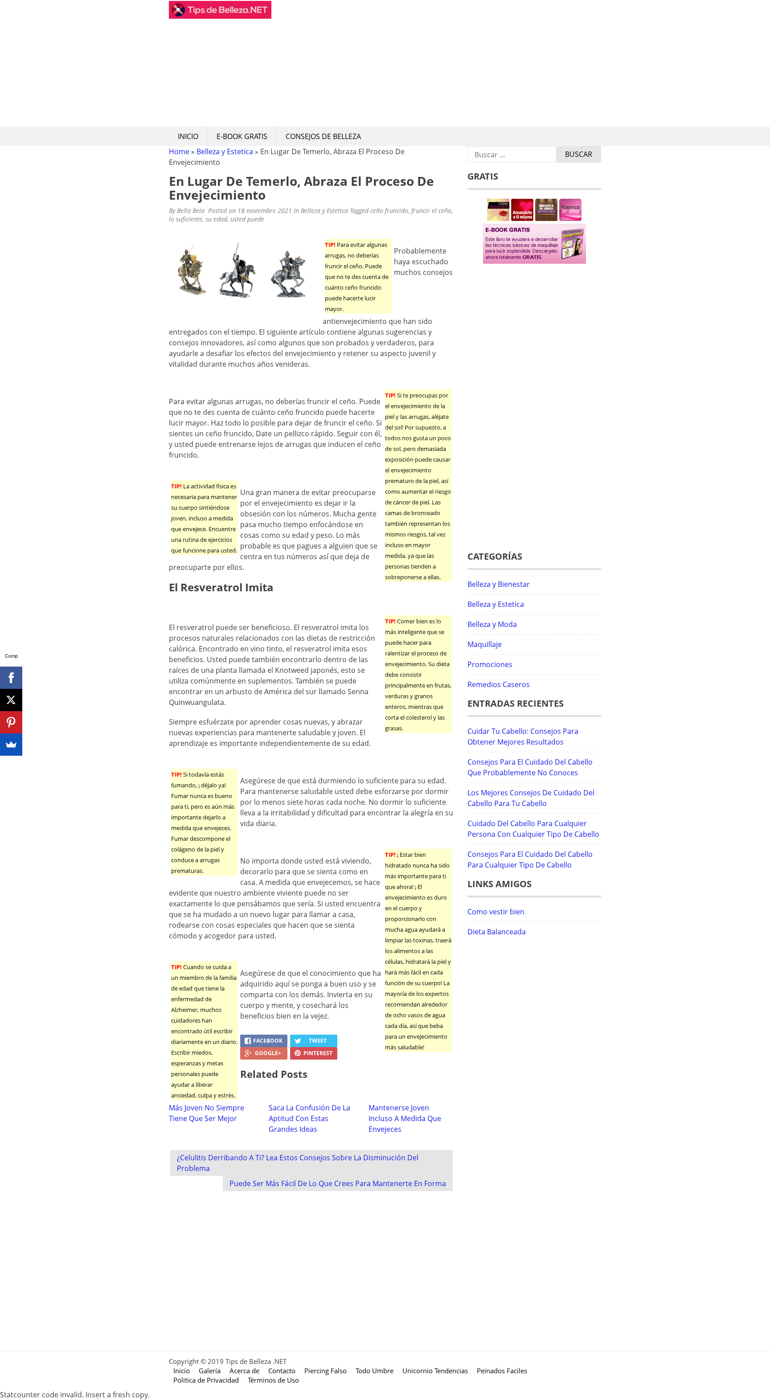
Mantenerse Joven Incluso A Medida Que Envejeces (405, 1118)
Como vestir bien (495, 912)
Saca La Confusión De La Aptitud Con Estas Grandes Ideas (309, 1118)
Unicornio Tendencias (435, 1370)
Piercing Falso (325, 1370)
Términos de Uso (273, 1379)
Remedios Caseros (498, 684)
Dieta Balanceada (496, 932)
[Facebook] (11, 678)
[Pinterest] (11, 722)
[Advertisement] (436, 63)
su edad (216, 219)
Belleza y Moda (492, 624)
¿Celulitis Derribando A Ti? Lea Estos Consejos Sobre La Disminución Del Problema (297, 1163)
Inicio (188, 136)
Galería (210, 1370)
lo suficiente (185, 219)
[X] (11, 700)
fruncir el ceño (431, 210)
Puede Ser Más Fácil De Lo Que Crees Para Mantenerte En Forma (337, 1183)
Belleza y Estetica (225, 151)
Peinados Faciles (502, 1370)
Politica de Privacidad (206, 1379)
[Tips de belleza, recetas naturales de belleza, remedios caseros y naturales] (220, 16)
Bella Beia (191, 210)
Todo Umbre (374, 1370)
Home (179, 151)
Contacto (281, 1370)
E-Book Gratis (242, 136)
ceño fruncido (389, 210)
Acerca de (244, 1370)
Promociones (489, 664)
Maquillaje (484, 644)
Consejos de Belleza (323, 136)
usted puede (247, 219)
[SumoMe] (11, 744)
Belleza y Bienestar (498, 584)
